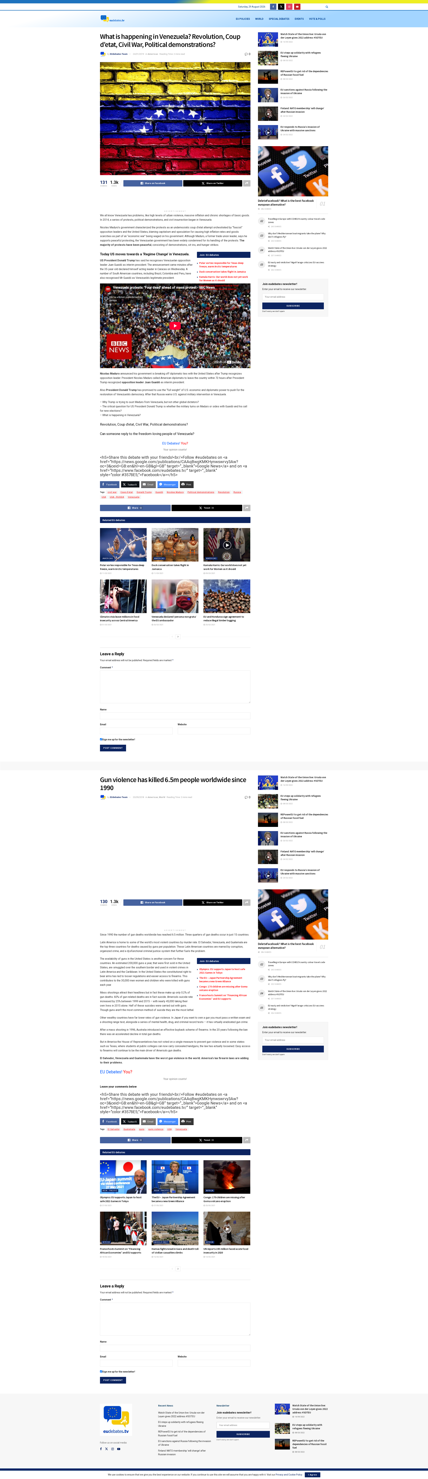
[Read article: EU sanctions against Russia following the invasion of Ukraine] (268, 95)
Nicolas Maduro (175, 492)
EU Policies (243, 19)
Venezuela (133, 497)
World (259, 19)
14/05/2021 (210, 1257)
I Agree (312, 1474)
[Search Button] (327, 7)
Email (103, 724)
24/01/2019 (138, 54)
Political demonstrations (201, 492)
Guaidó (159, 492)
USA (104, 497)
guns (141, 1129)
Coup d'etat (127, 492)
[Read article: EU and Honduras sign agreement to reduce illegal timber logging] (226, 596)
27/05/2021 (106, 1205)
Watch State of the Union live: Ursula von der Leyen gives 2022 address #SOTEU (310, 1409)
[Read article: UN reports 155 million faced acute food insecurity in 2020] (226, 1228)
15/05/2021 (158, 1257)
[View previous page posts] (172, 636)
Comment (106, 667)
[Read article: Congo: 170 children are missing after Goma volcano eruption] (226, 1177)
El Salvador (114, 1129)
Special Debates (279, 19)
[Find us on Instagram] (289, 7)
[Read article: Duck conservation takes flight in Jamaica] (175, 545)
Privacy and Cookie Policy (289, 1474)
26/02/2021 (158, 625)
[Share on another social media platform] (246, 183)
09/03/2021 (210, 573)
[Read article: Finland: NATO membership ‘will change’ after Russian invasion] (268, 113)
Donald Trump (144, 492)
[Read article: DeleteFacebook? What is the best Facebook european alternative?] (293, 171)
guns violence (156, 1129)
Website (182, 724)
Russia (237, 492)
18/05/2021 (106, 1257)
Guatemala (129, 1129)
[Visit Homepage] (112, 19)
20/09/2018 (138, 797)
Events (299, 19)
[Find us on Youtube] (297, 7)
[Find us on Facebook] (273, 7)
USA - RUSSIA (117, 497)
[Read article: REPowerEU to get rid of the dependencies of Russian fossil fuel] (268, 76)
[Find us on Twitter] (281, 7)
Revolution (224, 492)
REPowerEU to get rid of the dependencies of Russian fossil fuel (309, 1444)
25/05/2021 (210, 1205)
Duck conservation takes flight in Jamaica (222, 271)
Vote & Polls (317, 19)
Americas (153, 54)
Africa (209, 1191)
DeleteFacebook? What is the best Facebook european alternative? (286, 202)
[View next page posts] (178, 636)
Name (103, 709)
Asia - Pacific (110, 1191)
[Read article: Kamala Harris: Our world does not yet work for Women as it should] (226, 545)
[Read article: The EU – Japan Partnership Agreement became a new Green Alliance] (175, 1177)
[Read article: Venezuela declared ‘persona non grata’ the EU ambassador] (175, 596)
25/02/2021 (210, 625)
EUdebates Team (119, 54)
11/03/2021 (106, 573)
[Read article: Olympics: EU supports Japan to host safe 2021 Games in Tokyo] (123, 1177)
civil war (112, 492)
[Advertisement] (175, 199)
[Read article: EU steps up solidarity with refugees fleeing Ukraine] (268, 58)
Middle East (161, 1242)
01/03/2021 (106, 625)
